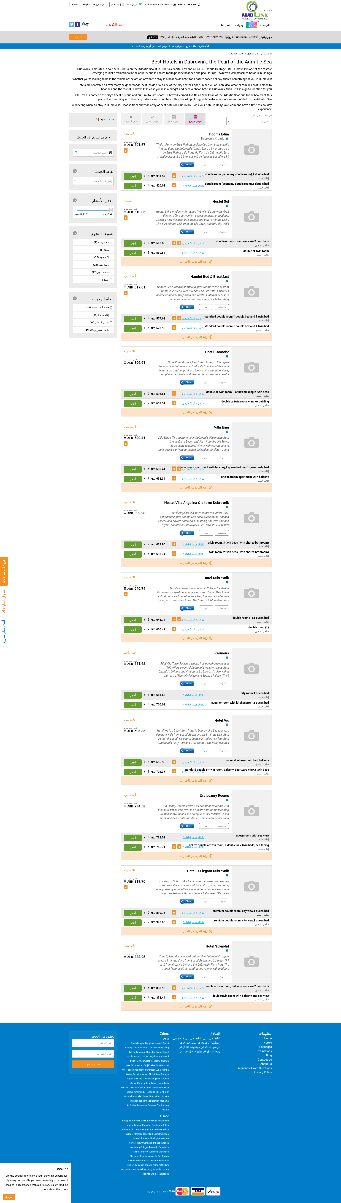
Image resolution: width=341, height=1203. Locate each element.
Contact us (265, 1059)
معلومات (222, 164)
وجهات (239, 25)
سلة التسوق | (106, 119)
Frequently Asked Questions (254, 1068)
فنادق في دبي (193, 1038)
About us (266, 1064)
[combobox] (249, 121)
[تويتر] (72, 24)
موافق (9, 1197)
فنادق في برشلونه (201, 1047)
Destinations (264, 1051)
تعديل (78, 37)
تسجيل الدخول (101, 4)
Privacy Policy (263, 1072)
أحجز (133, 176)
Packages (265, 1047)
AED (75, 4)
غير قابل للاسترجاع (191, 175)
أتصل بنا (225, 25)
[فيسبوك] (78, 24)
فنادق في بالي (187, 1051)
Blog (269, 1055)
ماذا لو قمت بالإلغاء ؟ (193, 185)
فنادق (250, 25)
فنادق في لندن (211, 1038)
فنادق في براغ (205, 1051)
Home (268, 1038)
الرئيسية (265, 25)
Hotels (268, 1042)
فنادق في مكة (199, 1042)
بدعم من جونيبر (155, 1191)
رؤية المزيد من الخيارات (194, 261)
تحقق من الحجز (93, 1064)
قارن (206, 164)
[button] (107, 24)
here (65, 1189)
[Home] (257, 11)
